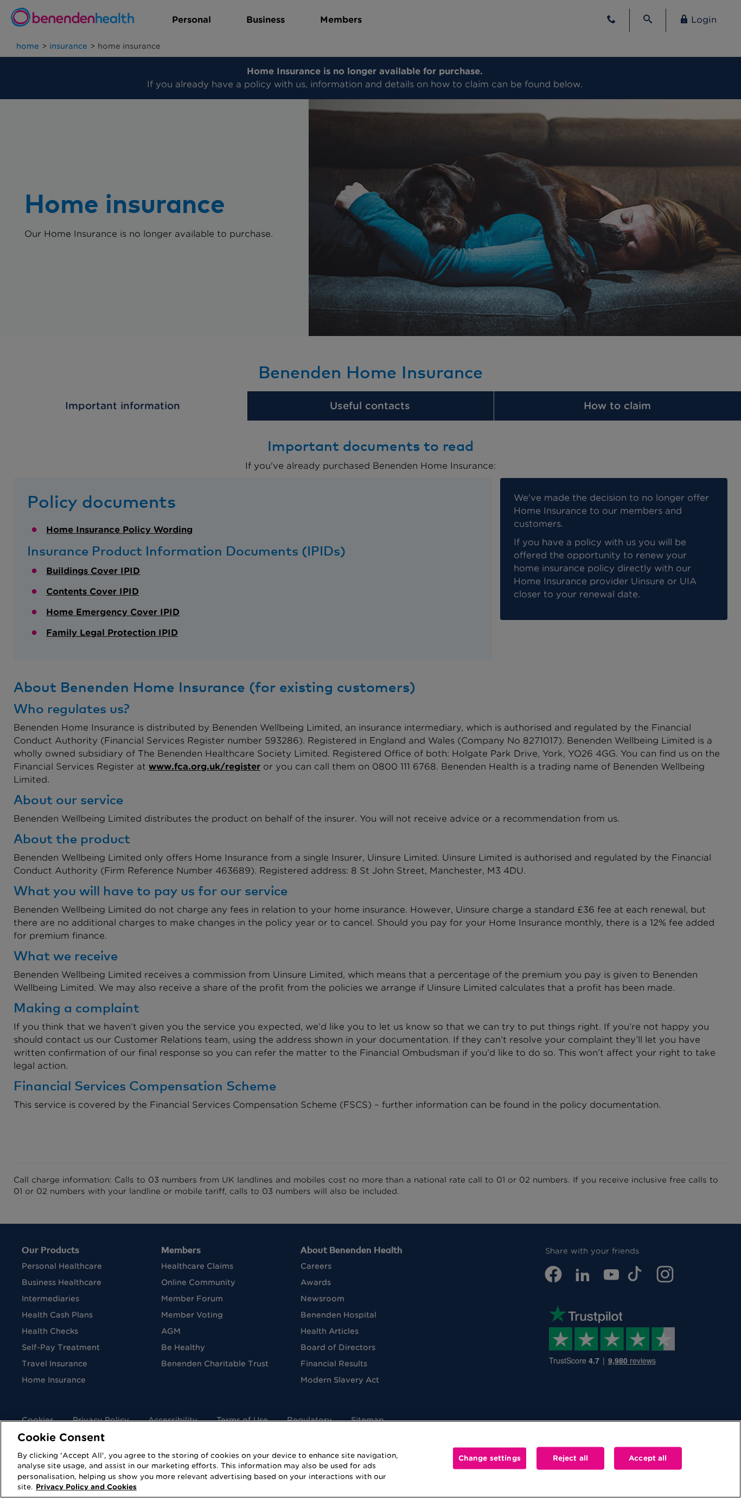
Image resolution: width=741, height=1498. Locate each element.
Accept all (648, 1458)
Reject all (570, 1458)
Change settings (489, 1458)
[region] (370, 1459)
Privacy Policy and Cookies (86, 1487)
